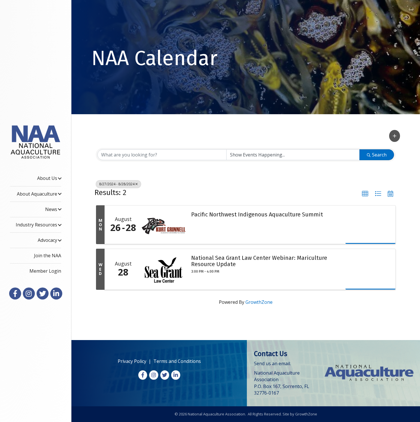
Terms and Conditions (177, 361)
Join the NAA (47, 255)
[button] (394, 136)
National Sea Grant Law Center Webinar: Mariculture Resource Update (259, 261)
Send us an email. (272, 363)
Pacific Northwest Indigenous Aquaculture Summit (257, 214)
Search (379, 155)
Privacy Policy (132, 361)
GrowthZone (259, 302)
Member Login (45, 271)
